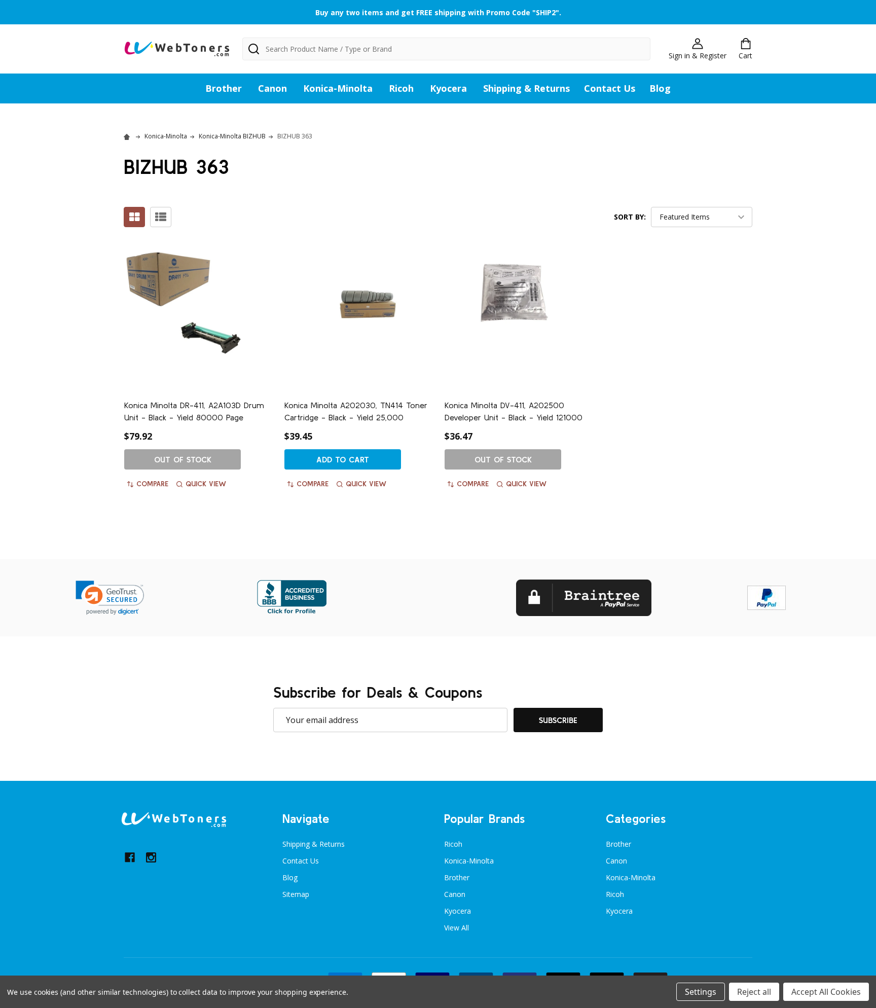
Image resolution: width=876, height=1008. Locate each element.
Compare (152, 484)
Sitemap (295, 894)
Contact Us (609, 88)
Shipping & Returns (526, 88)
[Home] (128, 136)
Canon (272, 88)
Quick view (206, 484)
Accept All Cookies (826, 991)
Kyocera (448, 88)
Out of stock (182, 459)
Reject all (754, 991)
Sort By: (630, 217)
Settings (700, 991)
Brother (223, 88)
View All (456, 927)
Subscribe (558, 720)
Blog (660, 88)
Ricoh (401, 88)
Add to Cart (342, 459)
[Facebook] (130, 857)
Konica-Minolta (338, 88)
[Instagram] (151, 857)
